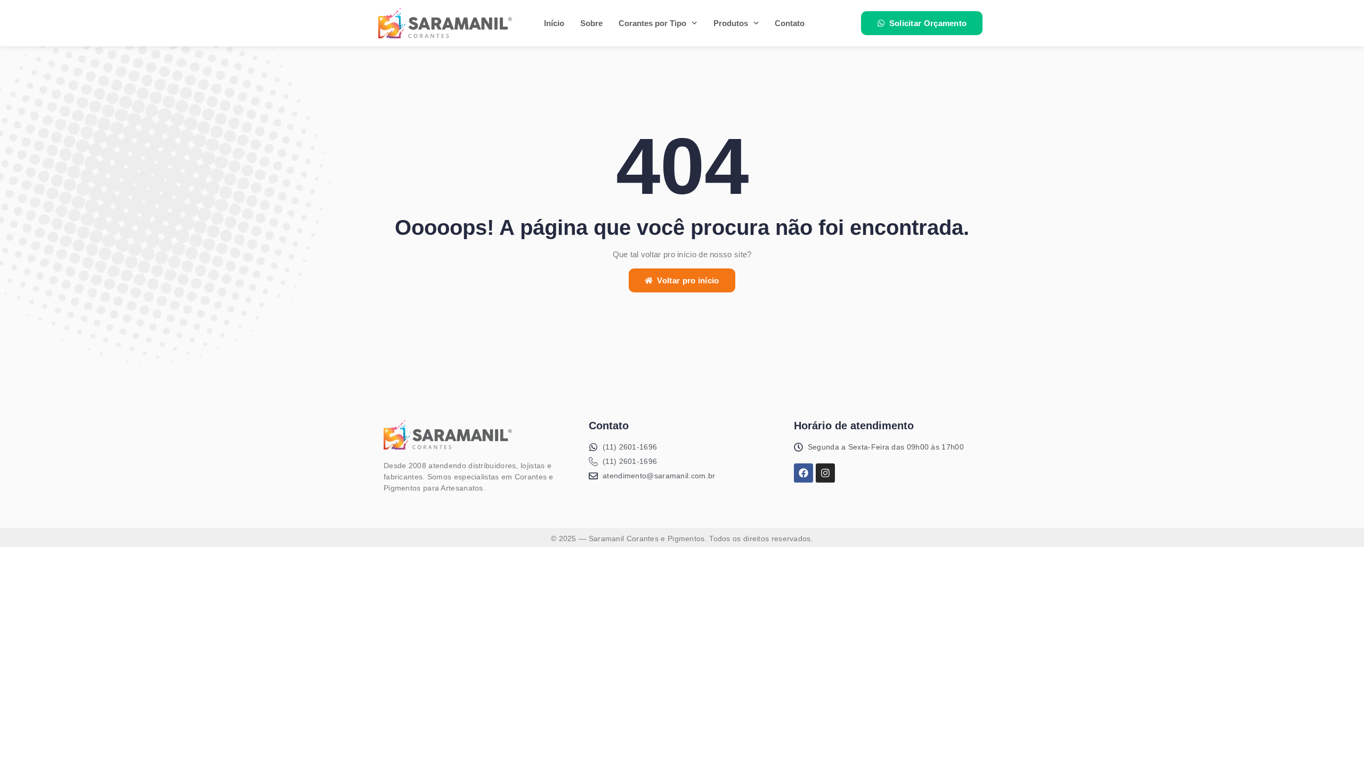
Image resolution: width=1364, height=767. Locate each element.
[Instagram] (825, 473)
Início (554, 23)
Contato (790, 23)
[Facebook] (803, 473)
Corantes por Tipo (652, 23)
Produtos (730, 23)
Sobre (591, 23)
